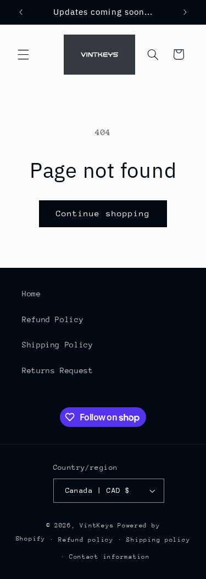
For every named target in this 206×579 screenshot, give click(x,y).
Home (31, 293)
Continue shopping (103, 213)
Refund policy (86, 539)
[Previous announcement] (21, 12)
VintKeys (97, 525)
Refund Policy (52, 319)
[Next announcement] (185, 12)
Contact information (109, 556)
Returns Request (57, 370)
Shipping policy (158, 539)
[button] (23, 54)
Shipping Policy (57, 344)
